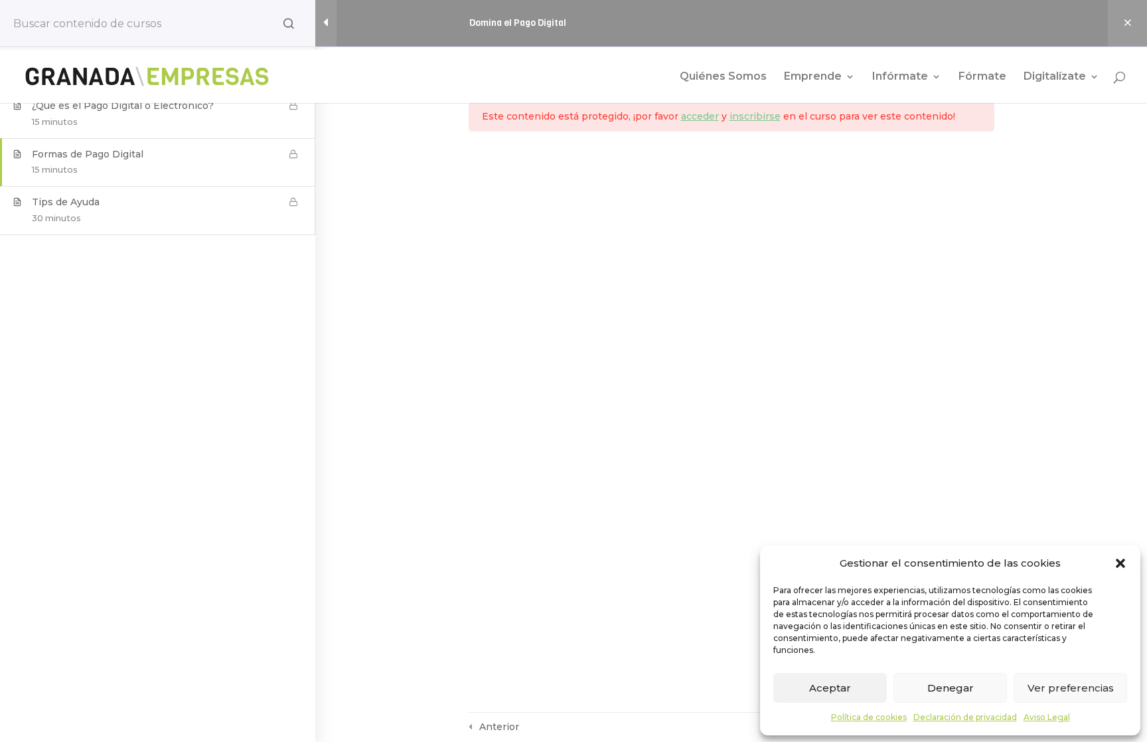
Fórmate (982, 77)
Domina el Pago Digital (517, 23)
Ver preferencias (1071, 688)
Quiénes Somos (723, 77)
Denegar (950, 688)
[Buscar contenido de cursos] (288, 23)
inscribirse (755, 116)
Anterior (499, 727)
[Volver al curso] (1127, 23)
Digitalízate (1055, 77)
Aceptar (830, 688)
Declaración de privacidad (965, 717)
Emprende (813, 77)
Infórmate (900, 77)
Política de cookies (869, 717)
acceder (700, 116)
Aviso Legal (1047, 717)
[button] (1120, 563)
